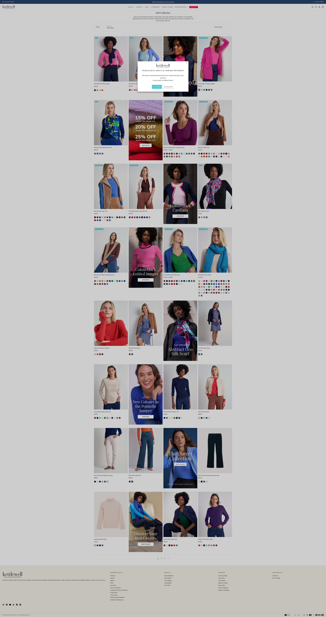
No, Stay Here (168, 87)
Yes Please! (156, 87)
